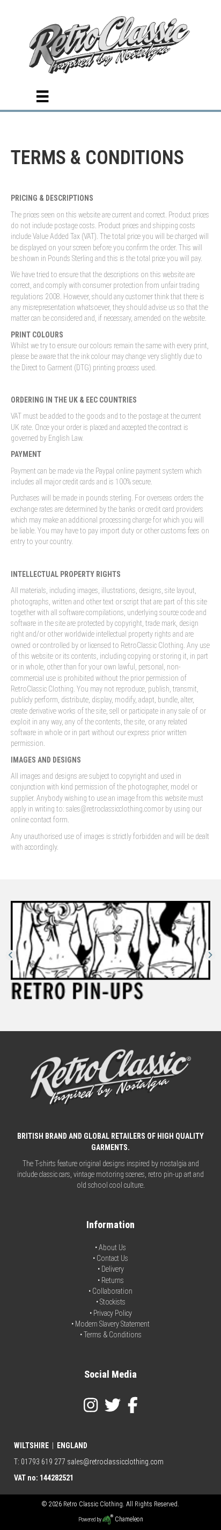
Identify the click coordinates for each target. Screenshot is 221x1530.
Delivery (112, 1269)
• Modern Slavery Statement (110, 1324)
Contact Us (112, 1258)
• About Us (110, 1247)
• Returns (111, 1280)
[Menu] (42, 96)
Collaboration (112, 1291)
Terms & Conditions (113, 1334)
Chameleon (128, 1519)
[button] (10, 955)
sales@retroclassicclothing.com (115, 1461)
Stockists (113, 1302)
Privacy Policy (112, 1313)
